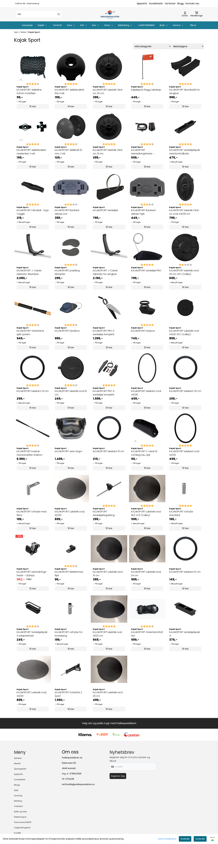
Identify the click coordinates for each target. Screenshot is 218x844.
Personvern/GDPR (22, 822)
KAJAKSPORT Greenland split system (30, 332)
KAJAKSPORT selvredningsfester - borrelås (142, 151)
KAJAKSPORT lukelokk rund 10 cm (71, 392)
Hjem (16, 32)
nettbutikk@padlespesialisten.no (78, 784)
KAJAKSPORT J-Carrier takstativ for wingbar (105, 272)
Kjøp (16, 790)
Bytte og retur (20, 811)
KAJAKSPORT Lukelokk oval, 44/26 (32, 694)
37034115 (69, 779)
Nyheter (18, 758)
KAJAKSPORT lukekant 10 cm (185, 572)
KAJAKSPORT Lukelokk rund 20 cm (108, 694)
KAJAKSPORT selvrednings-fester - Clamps (32, 573)
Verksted (170, 3)
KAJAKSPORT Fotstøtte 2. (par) (68, 694)
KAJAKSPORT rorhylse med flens (31, 513)
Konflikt (17, 833)
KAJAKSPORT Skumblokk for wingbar (184, 91)
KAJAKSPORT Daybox (143, 330)
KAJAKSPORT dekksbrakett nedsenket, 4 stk (31, 151)
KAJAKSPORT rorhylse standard (181, 513)
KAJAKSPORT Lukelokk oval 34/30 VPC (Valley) (184, 332)
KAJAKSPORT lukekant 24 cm (33, 391)
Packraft (57, 25)
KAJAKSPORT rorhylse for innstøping (68, 633)
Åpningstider (20, 769)
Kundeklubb (156, 3)
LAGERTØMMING (147, 25)
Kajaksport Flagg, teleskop (146, 89)
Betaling (18, 801)
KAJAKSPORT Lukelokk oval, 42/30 (70, 513)
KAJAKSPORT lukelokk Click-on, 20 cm (108, 91)
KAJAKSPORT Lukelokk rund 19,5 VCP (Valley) (146, 513)
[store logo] (110, 14)
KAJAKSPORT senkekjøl (105, 210)
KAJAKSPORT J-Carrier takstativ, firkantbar (29, 272)
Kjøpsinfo (142, 3)
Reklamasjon (20, 817)
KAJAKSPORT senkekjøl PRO (146, 270)
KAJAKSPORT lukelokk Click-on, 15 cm (108, 151)
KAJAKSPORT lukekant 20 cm (185, 391)
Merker (23, 32)
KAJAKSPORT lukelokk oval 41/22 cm (107, 633)
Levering (18, 795)
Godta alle (200, 839)
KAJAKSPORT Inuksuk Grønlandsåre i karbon (29, 453)
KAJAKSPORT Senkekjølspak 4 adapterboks (32, 633)
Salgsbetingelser (22, 827)
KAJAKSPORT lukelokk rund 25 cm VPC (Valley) (184, 272)
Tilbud (193, 25)
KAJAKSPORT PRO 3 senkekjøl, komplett (103, 332)
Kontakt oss (192, 3)
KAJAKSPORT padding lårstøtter (67, 272)
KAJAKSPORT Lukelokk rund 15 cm (108, 573)
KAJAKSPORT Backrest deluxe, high (143, 212)
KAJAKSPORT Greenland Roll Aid (147, 633)
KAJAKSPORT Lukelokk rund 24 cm (146, 573)
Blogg (180, 3)
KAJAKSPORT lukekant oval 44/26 (146, 392)
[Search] (59, 14)
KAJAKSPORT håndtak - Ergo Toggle (33, 212)
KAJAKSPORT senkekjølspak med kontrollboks (184, 151)
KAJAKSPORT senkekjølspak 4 (184, 633)
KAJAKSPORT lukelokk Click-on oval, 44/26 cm (184, 212)
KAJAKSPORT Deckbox (67, 330)
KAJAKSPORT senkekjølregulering (104, 513)
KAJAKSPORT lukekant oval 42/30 (184, 453)
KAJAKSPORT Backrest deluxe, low (67, 212)
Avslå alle (185, 839)
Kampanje (27, 25)
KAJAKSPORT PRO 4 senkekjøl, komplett (103, 392)
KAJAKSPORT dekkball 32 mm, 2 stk (68, 151)
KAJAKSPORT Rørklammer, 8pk (69, 573)
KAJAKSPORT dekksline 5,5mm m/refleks (29, 91)
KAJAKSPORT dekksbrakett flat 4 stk (69, 91)
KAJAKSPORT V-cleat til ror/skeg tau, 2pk (144, 453)
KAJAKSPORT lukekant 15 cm (108, 451)
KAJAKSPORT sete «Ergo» (68, 451)
